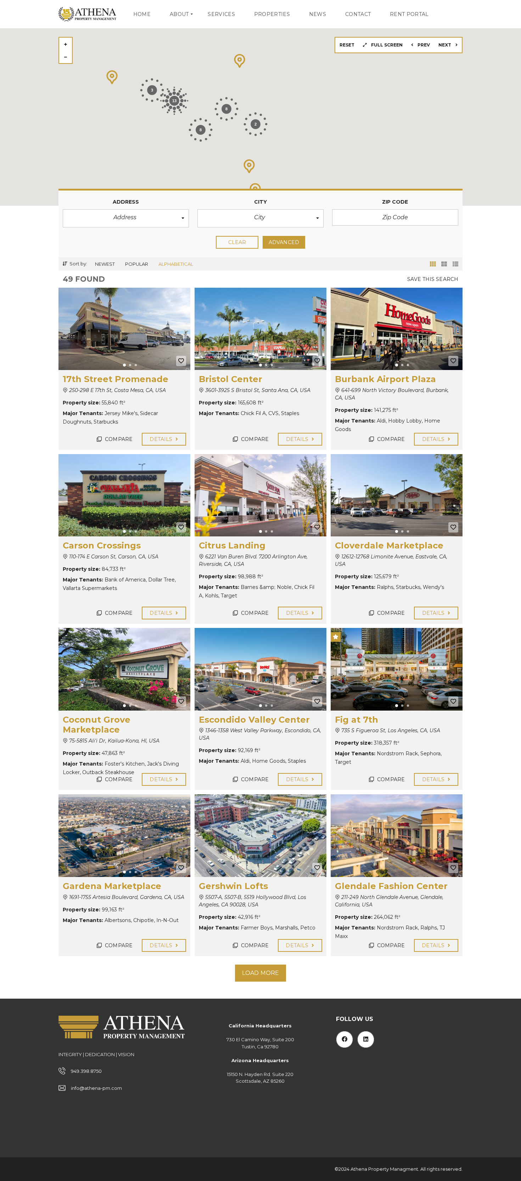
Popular (136, 264)
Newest (105, 264)
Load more (260, 973)
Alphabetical (175, 264)
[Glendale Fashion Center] (397, 835)
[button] (126, 218)
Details (162, 439)
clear (237, 242)
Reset (347, 45)
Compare (118, 439)
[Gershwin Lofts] (260, 835)
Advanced (284, 242)
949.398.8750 (86, 1071)
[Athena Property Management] (87, 14)
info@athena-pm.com (96, 1088)
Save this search (432, 279)
